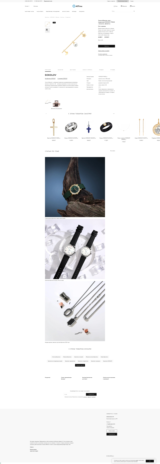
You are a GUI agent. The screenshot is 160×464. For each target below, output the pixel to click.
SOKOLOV (52, 17)
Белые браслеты (104, 357)
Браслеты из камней (78, 357)
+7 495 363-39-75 (38, 1)
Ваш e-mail (100, 40)
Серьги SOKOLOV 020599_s (141, 138)
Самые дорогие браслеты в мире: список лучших (55, 218)
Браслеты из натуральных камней (55, 361)
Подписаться (91, 394)
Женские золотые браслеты (92, 357)
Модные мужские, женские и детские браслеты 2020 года (57, 342)
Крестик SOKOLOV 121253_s (53, 138)
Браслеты (47, 17)
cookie (137, 460)
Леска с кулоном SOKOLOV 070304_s (124, 138)
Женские (57, 17)
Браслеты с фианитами (70, 361)
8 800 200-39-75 (28, 1)
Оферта (32, 447)
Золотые (62, 17)
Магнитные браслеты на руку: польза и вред (54, 280)
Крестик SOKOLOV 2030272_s (89, 138)
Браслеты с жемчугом (95, 361)
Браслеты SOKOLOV (107, 361)
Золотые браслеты (56, 357)
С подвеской (67, 17)
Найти (134, 11)
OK (150, 461)
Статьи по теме (52, 151)
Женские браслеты (67, 357)
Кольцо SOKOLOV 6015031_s (106, 138)
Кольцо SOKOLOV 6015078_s (71, 138)
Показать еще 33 (80, 365)
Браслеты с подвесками (83, 361)
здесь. (49, 88)
